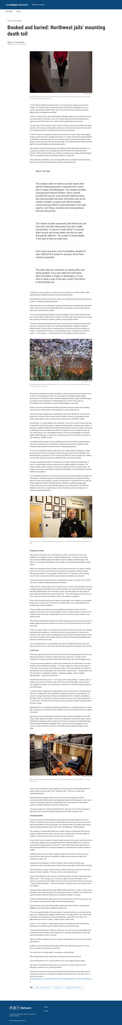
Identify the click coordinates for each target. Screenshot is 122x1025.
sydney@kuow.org (72, 979)
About (18, 11)
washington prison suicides (73, 987)
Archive (46, 1011)
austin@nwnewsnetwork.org (54, 979)
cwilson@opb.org (38, 979)
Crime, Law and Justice (14, 21)
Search (46, 1007)
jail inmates (57, 987)
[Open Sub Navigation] (14, 11)
